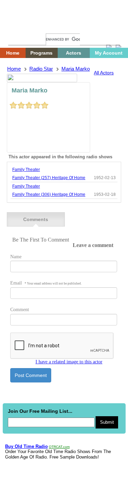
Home (19, 26)
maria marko (75, 69)
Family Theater (26, 169)
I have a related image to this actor (68, 361)
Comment (19, 309)
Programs (41, 53)
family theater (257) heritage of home (48, 177)
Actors (73, 53)
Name (16, 256)
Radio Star (41, 69)
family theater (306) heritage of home (48, 194)
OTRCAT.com (59, 447)
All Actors (104, 72)
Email (46, 283)
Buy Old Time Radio (26, 446)
